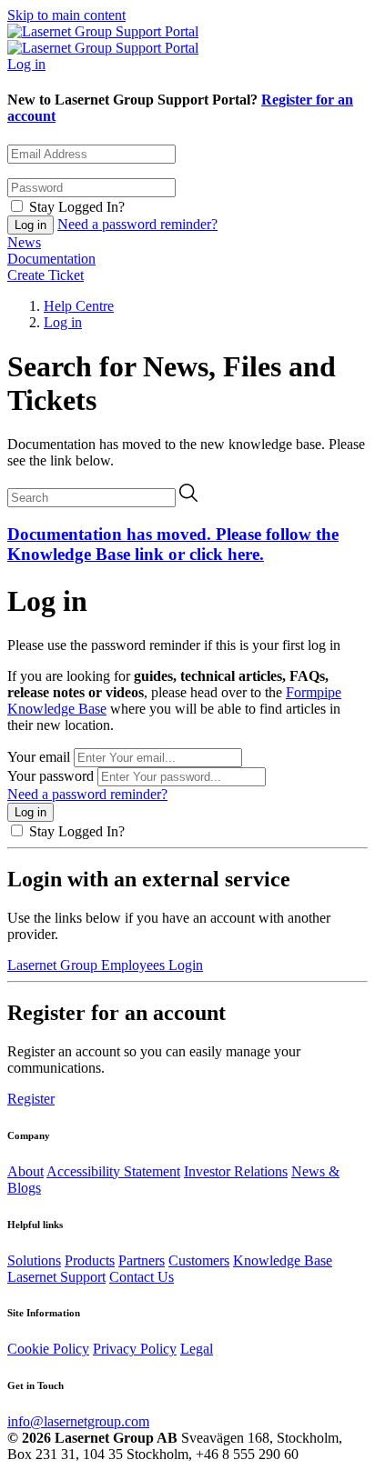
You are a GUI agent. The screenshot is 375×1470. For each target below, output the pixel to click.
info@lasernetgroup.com (78, 1421)
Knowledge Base (282, 1260)
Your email (38, 757)
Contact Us (141, 1277)
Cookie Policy (48, 1348)
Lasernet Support (56, 1277)
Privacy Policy (135, 1348)
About (25, 1171)
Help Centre (79, 306)
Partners (141, 1260)
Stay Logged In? (77, 207)
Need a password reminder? (137, 224)
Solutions (34, 1260)
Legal (196, 1348)
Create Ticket (45, 275)
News (24, 242)
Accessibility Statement (113, 1171)
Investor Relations (236, 1171)
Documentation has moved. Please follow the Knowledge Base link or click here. (173, 544)
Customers (198, 1260)
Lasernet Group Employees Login (105, 965)
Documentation (51, 258)
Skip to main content (66, 15)
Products (90, 1260)
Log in (26, 64)
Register (31, 1098)
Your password (50, 776)
